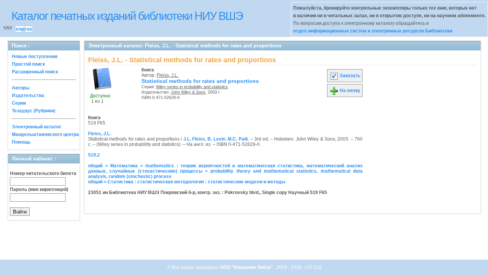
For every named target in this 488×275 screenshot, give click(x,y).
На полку (349, 90)
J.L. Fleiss (194, 139)
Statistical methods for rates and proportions (200, 81)
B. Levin (216, 139)
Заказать (349, 75)
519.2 (94, 155)
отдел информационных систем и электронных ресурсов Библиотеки (372, 31)
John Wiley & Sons (188, 92)
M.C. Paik (238, 139)
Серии (19, 103)
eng (20, 29)
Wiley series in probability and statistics (192, 86)
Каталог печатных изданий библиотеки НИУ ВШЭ (127, 16)
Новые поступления (35, 56)
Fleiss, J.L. (167, 75)
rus (28, 29)
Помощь (21, 142)
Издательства (28, 95)
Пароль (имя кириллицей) (39, 189)
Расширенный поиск (35, 71)
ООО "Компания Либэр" (247, 267)
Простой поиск (28, 64)
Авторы (20, 88)
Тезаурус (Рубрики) (33, 110)
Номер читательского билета (43, 173)
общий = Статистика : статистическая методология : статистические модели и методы (186, 181)
